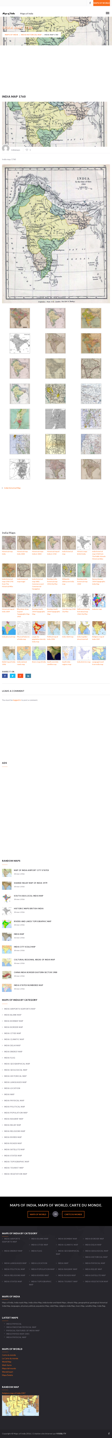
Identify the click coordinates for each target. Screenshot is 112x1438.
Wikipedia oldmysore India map (68, 581)
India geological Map (15, 1070)
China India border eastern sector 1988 (35, 972)
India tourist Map (14, 1168)
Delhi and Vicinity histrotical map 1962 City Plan (83, 611)
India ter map (97, 609)
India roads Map (13, 1143)
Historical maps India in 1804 (37, 552)
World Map (6, 1362)
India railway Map (13, 1119)
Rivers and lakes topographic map (32, 921)
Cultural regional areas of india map (34, 960)
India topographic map (16, 1162)
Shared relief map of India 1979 (30, 883)
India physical (14, 1324)
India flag (9, 1058)
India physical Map (14, 1100)
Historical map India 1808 (22, 552)
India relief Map (12, 1125)
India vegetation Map (15, 1174)
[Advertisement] (56, 74)
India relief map (67, 637)
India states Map (13, 1156)
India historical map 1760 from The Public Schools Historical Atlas (99, 555)
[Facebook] (89, 3)
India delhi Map (12, 1045)
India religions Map (14, 1131)
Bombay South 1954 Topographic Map (53, 611)
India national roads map (22, 663)
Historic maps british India (82, 552)
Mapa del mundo (9, 1368)
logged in (17, 700)
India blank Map (12, 1015)
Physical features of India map (23, 638)
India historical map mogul (22, 580)
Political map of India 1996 (52, 638)
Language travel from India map (98, 663)
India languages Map (15, 1082)
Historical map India (7, 552)
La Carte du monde (10, 1358)
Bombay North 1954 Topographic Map (38, 611)
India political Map (14, 1107)
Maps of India (11, 35)
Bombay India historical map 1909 (82, 581)
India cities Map (12, 1033)
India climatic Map (14, 1039)
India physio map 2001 (17, 1334)
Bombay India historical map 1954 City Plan (52, 581)
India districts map (83, 662)
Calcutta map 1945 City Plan (69, 610)
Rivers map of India (39, 662)
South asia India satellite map (52, 663)
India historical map (67, 552)
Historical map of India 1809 (8, 610)
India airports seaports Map (19, 1009)
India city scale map (25, 947)
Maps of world (38, 1214)
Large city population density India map (38, 639)
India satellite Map (14, 1149)
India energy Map (13, 1052)
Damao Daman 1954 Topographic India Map (98, 581)
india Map (9, 1094)
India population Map (16, 1113)
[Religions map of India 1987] (20, 1405)
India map (19, 934)
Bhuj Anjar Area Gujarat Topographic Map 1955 (23, 613)
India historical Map (31, 34)
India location (12, 1088)
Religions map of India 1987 (98, 638)
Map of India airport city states (31, 870)
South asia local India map (28, 896)
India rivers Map (13, 1137)
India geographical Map (17, 1064)
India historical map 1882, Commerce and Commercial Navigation (38, 584)
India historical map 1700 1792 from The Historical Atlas (7, 582)
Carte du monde (73, 1214)
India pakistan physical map (21, 1327)
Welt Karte (7, 1365)
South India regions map (66, 663)
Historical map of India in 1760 (53, 552)
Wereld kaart (7, 1372)
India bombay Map (13, 1021)
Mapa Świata (7, 1375)
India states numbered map (28, 985)
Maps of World (101, 3)
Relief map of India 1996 (8, 663)
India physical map (8, 637)
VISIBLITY (61, 1433)
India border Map (13, 1027)
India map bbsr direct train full (82, 638)
